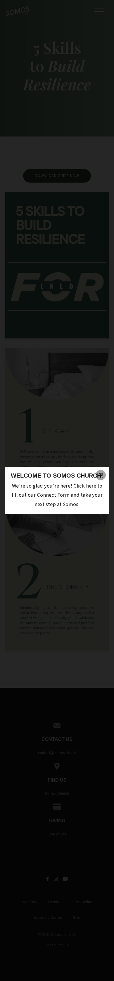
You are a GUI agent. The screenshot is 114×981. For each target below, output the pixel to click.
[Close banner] (101, 475)
